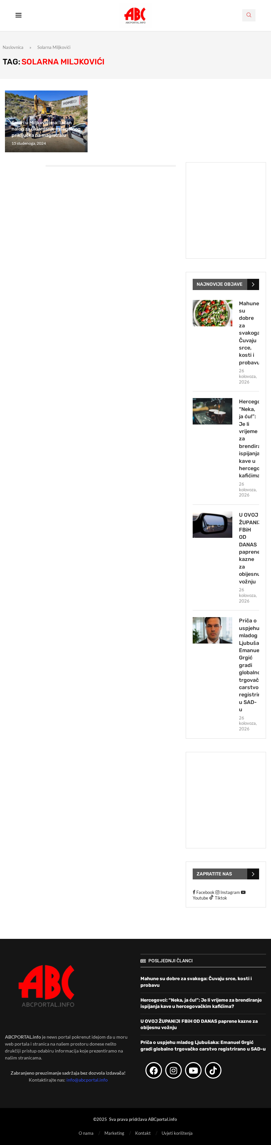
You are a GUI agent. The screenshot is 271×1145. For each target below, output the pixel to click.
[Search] (248, 15)
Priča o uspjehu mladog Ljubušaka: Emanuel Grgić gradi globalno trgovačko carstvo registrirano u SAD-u (249, 665)
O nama (86, 1133)
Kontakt (143, 1133)
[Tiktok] (213, 1070)
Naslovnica (13, 47)
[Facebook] (153, 1070)
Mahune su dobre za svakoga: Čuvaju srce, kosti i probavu (249, 333)
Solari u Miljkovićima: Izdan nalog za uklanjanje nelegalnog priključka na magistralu (46, 129)
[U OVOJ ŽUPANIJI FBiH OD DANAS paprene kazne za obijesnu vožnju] (212, 524)
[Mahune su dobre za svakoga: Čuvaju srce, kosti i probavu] (212, 313)
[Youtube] (193, 1070)
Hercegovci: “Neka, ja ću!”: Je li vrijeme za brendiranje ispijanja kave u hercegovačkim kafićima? (249, 438)
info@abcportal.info (87, 1080)
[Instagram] (173, 1070)
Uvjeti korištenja (177, 1133)
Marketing (114, 1133)
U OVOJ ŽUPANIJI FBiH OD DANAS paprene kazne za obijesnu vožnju (249, 548)
